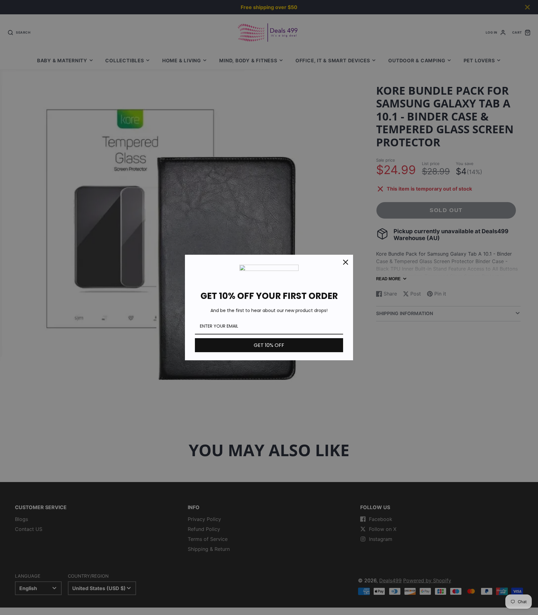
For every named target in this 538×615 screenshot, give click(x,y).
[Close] (345, 262)
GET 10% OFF (269, 345)
